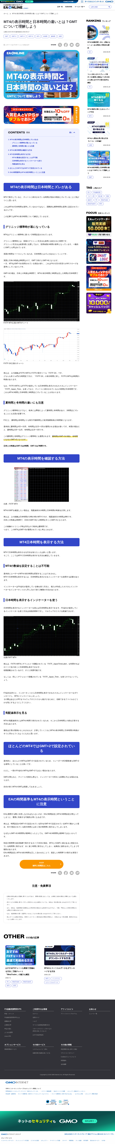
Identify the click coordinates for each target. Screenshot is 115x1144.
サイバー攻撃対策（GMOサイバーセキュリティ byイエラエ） (33, 1093)
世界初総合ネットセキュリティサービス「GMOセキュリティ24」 (22, 1091)
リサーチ (64, 1140)
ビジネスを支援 (35, 1140)
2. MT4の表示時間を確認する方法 (20, 150)
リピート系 (91, 196)
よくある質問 (8, 1032)
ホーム (6, 13)
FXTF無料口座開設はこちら (42, 864)
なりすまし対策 (79, 1093)
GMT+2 (14, 36)
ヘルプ (35, 1021)
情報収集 (71, 1140)
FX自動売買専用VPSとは (12, 1017)
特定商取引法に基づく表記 (69, 1049)
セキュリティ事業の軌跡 (91, 1093)
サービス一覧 (79, 6)
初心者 (100, 196)
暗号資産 (86, 1140)
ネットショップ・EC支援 (22, 1140)
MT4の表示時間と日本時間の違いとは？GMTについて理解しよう (35, 13)
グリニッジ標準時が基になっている (24, 143)
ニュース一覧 (93, 1013)
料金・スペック (9, 1013)
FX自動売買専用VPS (12, 1009)
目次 (40, 132)
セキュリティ (44, 1140)
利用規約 (63, 1060)
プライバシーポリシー (67, 1053)
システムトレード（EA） (40, 1049)
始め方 (90, 200)
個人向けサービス (94, 1140)
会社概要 (63, 1064)
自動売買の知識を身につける (41, 1053)
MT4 (38, 36)
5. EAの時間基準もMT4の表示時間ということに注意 (26, 172)
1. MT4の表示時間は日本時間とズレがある (23, 139)
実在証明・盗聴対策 (11, 1093)
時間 (60, 36)
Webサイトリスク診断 (59, 1091)
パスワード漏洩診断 (46, 1091)
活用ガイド (36, 1017)
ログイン (35, 1013)
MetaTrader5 (92, 204)
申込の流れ (7, 1029)
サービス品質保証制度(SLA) (41, 1025)
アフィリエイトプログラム (69, 1013)
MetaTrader (104, 200)
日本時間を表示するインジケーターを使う (26, 161)
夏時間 (53, 36)
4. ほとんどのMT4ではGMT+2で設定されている (25, 168)
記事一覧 (60, 6)
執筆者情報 (68, 6)
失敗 (107, 196)
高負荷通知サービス (10, 1049)
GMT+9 (30, 36)
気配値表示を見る (18, 164)
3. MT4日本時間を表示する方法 (19, 154)
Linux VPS (7, 1036)
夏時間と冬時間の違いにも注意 (22, 146)
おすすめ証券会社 (38, 1035)
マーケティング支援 (55, 1140)
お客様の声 (7, 1025)
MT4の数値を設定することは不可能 (24, 157)
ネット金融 (78, 1140)
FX (96, 200)
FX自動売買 (96, 192)
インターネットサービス (7, 1140)
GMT (6, 36)
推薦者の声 (7, 1021)
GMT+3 (22, 36)
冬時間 (45, 36)
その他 (103, 1140)
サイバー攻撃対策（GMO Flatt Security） (62, 1093)
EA (89, 192)
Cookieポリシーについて (68, 1057)
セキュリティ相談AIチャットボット (76, 1091)
